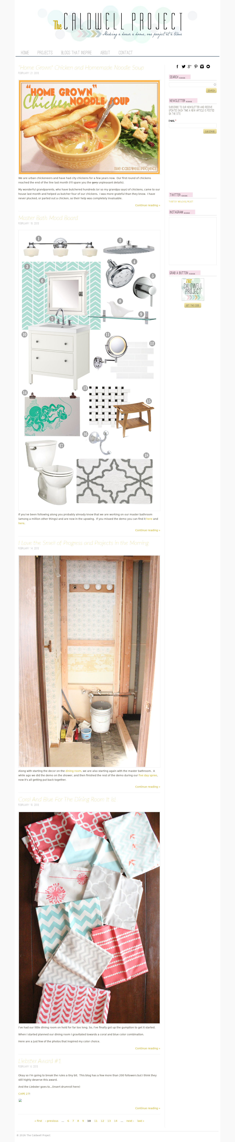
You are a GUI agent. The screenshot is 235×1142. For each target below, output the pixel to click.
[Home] (117, 36)
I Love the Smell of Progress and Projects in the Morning (83, 543)
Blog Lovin (208, 66)
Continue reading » (147, 205)
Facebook (177, 66)
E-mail (172, 121)
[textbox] (193, 84)
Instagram (202, 66)
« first (38, 1120)
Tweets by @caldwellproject (181, 202)
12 (102, 1120)
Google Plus (189, 66)
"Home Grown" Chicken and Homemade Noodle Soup (81, 68)
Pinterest (196, 66)
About (105, 53)
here (149, 518)
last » (140, 1120)
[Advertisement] (192, 163)
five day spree (148, 775)
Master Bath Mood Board (48, 218)
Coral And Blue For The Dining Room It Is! (67, 800)
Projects (45, 53)
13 (109, 1120)
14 (115, 1120)
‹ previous (51, 1120)
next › (130, 1120)
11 (95, 1120)
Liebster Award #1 (40, 1061)
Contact (126, 53)
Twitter (183, 66)
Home (25, 53)
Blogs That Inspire (76, 53)
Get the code (193, 305)
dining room (73, 770)
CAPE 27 (23, 1093)
